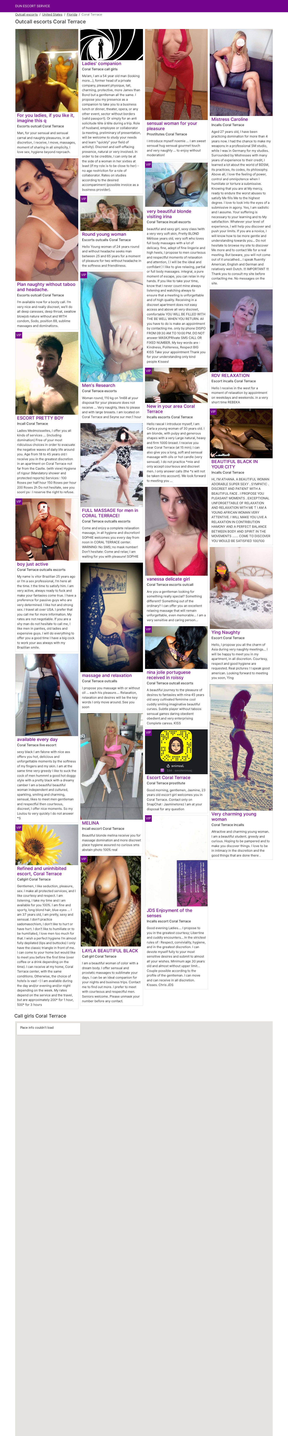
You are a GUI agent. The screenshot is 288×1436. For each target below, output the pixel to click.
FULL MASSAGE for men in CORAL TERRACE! (110, 513)
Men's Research (98, 385)
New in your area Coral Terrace (171, 409)
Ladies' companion (101, 63)
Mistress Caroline (229, 119)
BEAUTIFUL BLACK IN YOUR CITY (234, 464)
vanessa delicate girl (168, 579)
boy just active (32, 564)
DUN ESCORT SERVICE (32, 6)
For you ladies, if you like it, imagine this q (45, 118)
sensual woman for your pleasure (172, 126)
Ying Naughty (225, 632)
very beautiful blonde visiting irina (169, 214)
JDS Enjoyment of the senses (169, 913)
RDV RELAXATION (230, 375)
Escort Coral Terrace (168, 777)
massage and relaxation (107, 675)
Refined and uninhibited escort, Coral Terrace (41, 871)
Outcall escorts (26, 14)
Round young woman (104, 234)
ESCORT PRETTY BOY (40, 418)
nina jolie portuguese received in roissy (169, 675)
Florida (72, 14)
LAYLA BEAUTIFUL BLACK (110, 950)
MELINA (90, 823)
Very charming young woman (233, 816)
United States (52, 14)
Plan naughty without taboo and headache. (46, 287)
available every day (37, 739)
